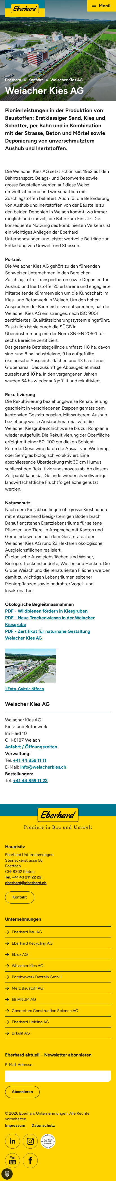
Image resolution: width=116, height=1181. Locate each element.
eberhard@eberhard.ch (25, 882)
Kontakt (35, 80)
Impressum (15, 1125)
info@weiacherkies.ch (43, 767)
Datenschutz (43, 1125)
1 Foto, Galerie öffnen (24, 689)
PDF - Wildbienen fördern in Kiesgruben (46, 611)
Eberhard (13, 80)
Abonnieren (22, 1091)
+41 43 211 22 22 (26, 877)
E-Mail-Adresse (18, 1064)
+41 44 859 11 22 (30, 780)
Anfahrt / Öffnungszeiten (31, 746)
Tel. (8, 877)
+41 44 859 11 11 (29, 760)
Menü (104, 5)
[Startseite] (25, 8)
